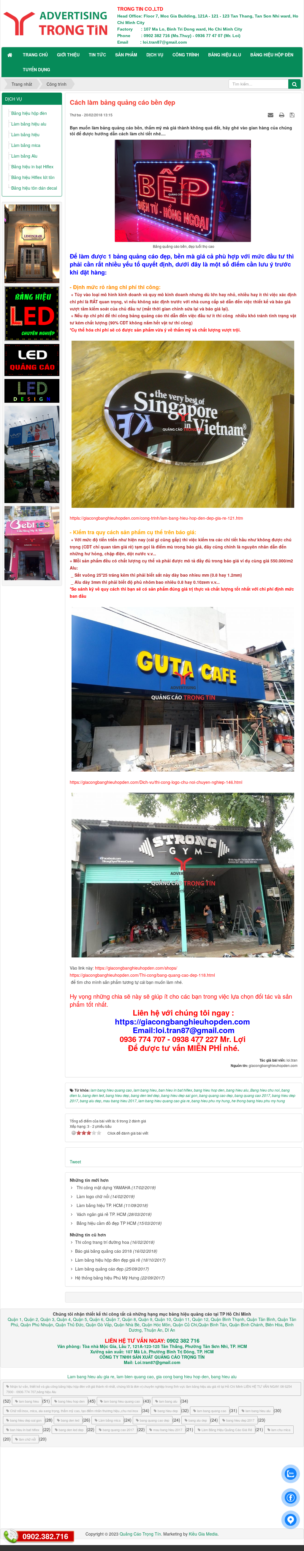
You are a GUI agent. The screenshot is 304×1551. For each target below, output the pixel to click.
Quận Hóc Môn (156, 1325)
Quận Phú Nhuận (36, 1325)
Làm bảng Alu (24, 156)
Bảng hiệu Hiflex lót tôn (33, 177)
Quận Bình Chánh (246, 1325)
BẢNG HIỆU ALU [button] (224, 55)
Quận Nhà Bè (127, 1325)
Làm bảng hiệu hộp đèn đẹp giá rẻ (107, 1260)
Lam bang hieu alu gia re (90, 1376)
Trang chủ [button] (35, 55)
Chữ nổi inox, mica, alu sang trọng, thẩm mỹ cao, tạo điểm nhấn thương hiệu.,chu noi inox (74, 1410)
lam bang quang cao (211, 1410)
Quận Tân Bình (261, 1319)
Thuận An (153, 1330)
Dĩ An (170, 1330)
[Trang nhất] (10, 54)
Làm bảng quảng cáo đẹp (99, 1269)
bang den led (70, 1420)
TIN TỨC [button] (97, 55)
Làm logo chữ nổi (93, 1196)
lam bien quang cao (135, 1376)
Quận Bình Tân (212, 1325)
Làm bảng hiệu (25, 134)
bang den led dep (71, 1429)
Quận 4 (64, 1319)
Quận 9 (145, 1319)
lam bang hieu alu (258, 1410)
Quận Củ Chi (185, 1325)
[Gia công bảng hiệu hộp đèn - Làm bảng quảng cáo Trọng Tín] (55, 23)
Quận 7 (113, 1319)
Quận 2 (31, 1319)
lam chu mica (280, 1429)
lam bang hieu (29, 1401)
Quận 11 (181, 1319)
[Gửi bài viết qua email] (271, 115)
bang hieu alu (224, 1376)
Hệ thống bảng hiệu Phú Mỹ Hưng (107, 1278)
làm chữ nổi (27, 1439)
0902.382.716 (45, 1536)
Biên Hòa (273, 1325)
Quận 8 (129, 1319)
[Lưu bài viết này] (293, 115)
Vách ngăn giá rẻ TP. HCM (101, 1214)
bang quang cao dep (154, 1420)
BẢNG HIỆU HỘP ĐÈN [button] (271, 55)
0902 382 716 (183, 1340)
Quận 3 (47, 1319)
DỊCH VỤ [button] (154, 55)
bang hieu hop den (71, 1401)
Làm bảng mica (25, 145)
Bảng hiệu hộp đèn (29, 113)
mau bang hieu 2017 (167, 1429)
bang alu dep (198, 1420)
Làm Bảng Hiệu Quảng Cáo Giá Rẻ (227, 1429)
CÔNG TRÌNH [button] (185, 55)
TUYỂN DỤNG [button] (36, 69)
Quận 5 (80, 1319)
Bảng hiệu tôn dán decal (34, 188)
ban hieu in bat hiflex (24, 1429)
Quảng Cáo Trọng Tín (140, 1534)
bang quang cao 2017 (118, 1429)
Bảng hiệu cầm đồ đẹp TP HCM (106, 1223)
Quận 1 (15, 1319)
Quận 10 (163, 1319)
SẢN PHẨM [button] (126, 55)
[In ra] (282, 115)
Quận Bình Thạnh (227, 1319)
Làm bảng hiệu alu (28, 124)
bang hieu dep (168, 1410)
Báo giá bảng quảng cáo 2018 (103, 1251)
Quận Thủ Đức (68, 1325)
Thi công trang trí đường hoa (102, 1242)
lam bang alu (168, 1401)
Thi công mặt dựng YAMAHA (103, 1187)
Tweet (75, 1162)
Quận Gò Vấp (99, 1325)
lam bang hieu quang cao (122, 1401)
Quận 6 (95, 1319)
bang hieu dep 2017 (240, 1420)
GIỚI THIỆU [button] (68, 55)
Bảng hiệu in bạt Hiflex (32, 166)
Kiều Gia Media (203, 1534)
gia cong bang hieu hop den (182, 1376)
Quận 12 (199, 1319)
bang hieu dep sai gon (26, 1420)
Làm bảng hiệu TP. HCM (100, 1205)
